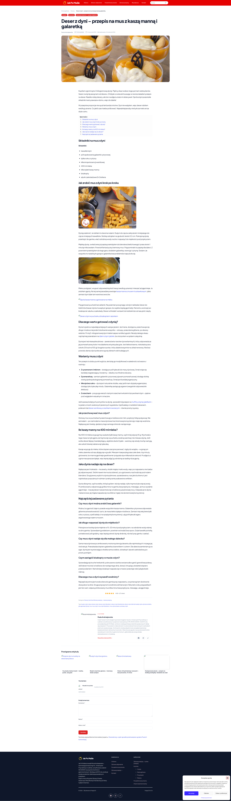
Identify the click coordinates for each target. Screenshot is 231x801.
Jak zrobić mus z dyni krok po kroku (94, 122)
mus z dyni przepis (115, 606)
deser (90, 604)
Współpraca (135, 2)
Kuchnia (71, 15)
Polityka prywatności (206, 797)
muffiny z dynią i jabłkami (141, 402)
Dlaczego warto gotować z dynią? (93, 124)
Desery (64, 15)
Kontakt (144, 2)
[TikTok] (148, 638)
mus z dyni (95, 606)
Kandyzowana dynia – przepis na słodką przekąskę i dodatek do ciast (156, 671)
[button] (227, 778)
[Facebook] (139, 638)
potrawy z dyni (124, 606)
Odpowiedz (82, 692)
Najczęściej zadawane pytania (92, 134)
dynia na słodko (147, 604)
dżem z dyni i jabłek (106, 336)
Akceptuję (191, 793)
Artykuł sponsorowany (140, 784)
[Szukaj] (165, 3)
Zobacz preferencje (221, 793)
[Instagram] (143, 638)
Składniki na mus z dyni (90, 119)
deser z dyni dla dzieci (105, 604)
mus (90, 606)
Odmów (206, 793)
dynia (140, 604)
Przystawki (140, 775)
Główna (86, 2)
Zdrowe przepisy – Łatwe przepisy (87, 15)
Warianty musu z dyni (89, 127)
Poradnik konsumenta (111, 2)
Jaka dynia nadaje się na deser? (92, 132)
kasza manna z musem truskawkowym (131, 291)
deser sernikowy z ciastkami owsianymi (104, 408)
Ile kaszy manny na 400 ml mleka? (93, 129)
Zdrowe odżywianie (96, 2)
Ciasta (139, 769)
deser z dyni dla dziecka (117, 604)
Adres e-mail (82, 725)
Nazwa (81, 719)
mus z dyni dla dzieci (103, 606)
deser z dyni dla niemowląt (132, 604)
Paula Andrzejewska (105, 617)
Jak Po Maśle (73, 2)
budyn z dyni (84, 604)
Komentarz (82, 703)
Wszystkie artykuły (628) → (105, 638)
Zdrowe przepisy (124, 2)
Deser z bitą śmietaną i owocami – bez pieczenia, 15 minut (128, 671)
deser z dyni (95, 604)
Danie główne (141, 772)
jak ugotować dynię (84, 606)
